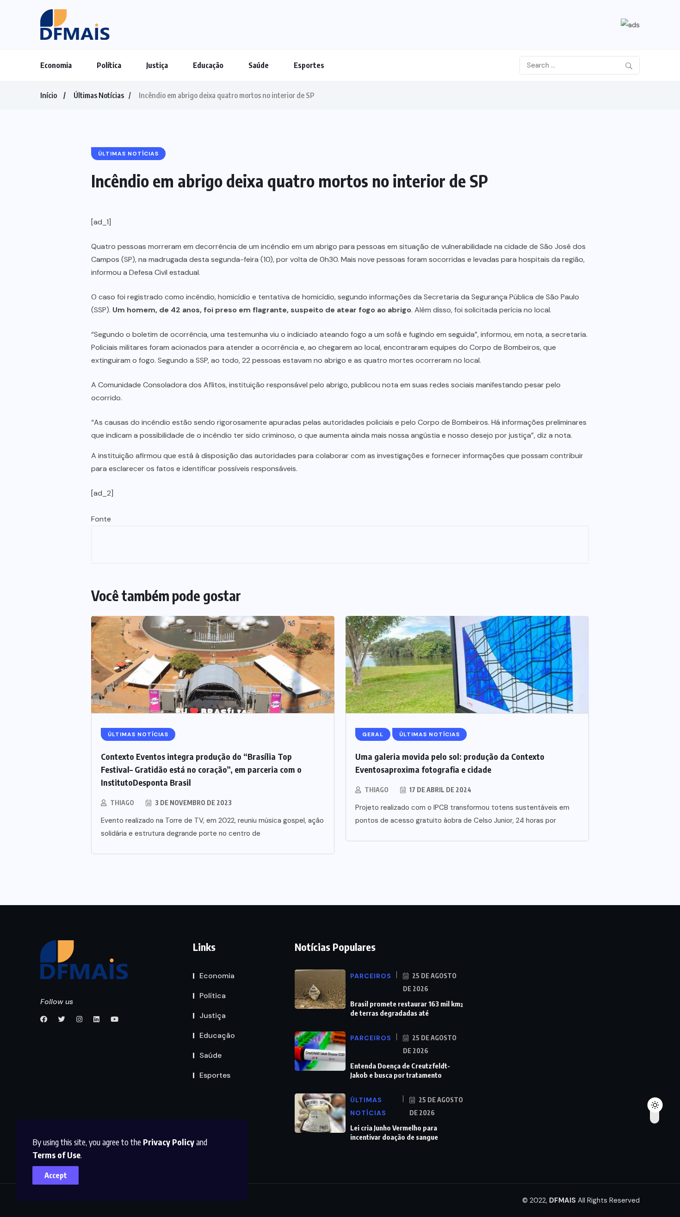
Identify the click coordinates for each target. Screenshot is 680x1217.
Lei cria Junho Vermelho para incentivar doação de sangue (394, 1132)
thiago (122, 803)
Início (48, 95)
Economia (56, 65)
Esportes (309, 65)
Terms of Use (56, 1154)
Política (109, 65)
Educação (208, 65)
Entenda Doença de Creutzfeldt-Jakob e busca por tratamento (400, 1070)
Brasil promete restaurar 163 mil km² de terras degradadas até (406, 1008)
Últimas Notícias (99, 95)
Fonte (101, 519)
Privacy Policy (168, 1141)
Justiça (157, 65)
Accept (55, 1175)
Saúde (258, 65)
